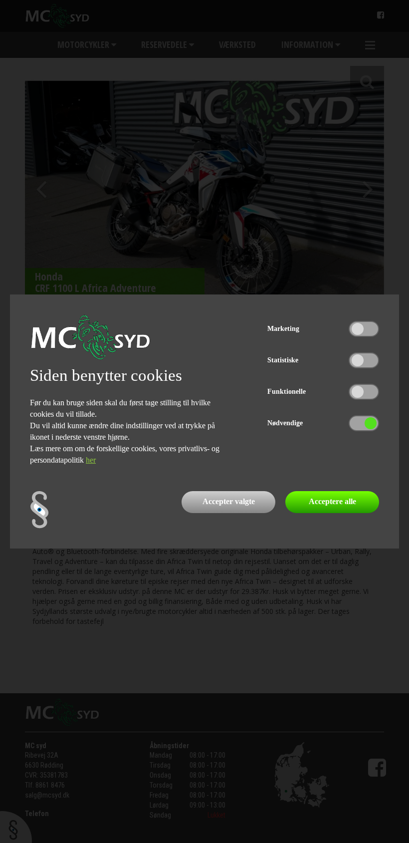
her (91, 460)
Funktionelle (286, 391)
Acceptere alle (332, 501)
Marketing (283, 328)
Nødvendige (285, 423)
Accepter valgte (229, 501)
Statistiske (282, 360)
